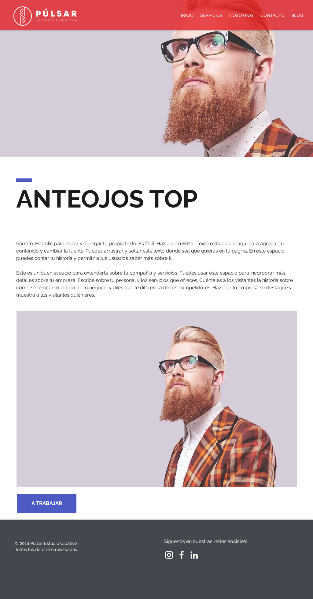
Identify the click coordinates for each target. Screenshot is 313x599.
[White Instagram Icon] (169, 555)
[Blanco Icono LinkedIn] (194, 555)
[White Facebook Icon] (181, 555)
